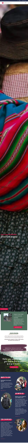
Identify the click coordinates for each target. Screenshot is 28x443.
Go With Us (16, 414)
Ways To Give (3, 389)
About (19, 0)
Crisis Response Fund (17, 327)
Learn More (2, 435)
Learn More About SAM (14, 367)
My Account (24, 0)
